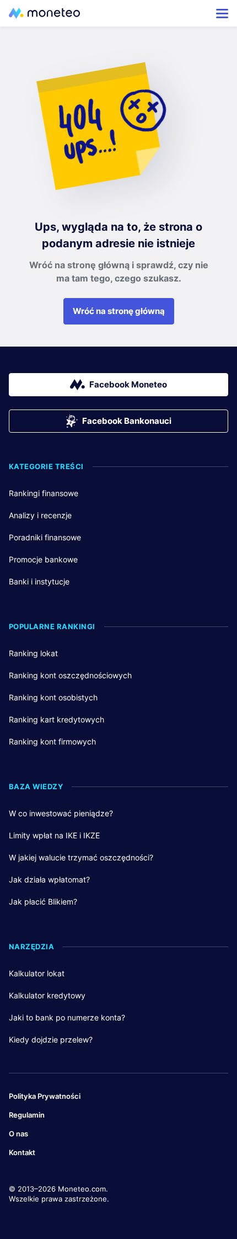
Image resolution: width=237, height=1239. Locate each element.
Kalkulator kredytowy (47, 995)
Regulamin (27, 1114)
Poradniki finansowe (45, 537)
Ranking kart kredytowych (56, 719)
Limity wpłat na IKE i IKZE (54, 835)
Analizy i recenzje (40, 515)
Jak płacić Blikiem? (43, 901)
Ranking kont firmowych (52, 741)
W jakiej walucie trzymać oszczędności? (81, 857)
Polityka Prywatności (44, 1096)
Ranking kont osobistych (53, 697)
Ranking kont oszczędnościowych (70, 675)
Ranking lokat (33, 653)
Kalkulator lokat (36, 973)
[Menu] (222, 13)
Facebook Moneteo (128, 384)
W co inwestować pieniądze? (61, 813)
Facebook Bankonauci (126, 421)
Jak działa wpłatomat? (49, 879)
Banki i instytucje (39, 581)
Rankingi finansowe (43, 493)
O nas (18, 1133)
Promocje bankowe (43, 559)
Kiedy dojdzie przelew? (51, 1039)
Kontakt (22, 1152)
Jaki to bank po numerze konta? (67, 1017)
